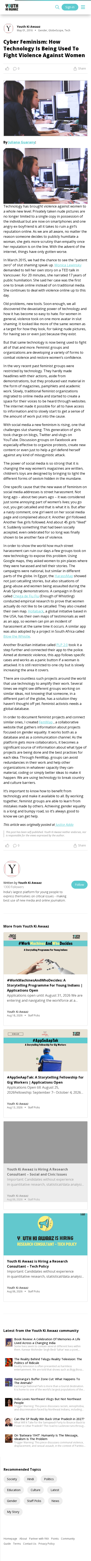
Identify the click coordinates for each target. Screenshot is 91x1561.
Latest (55, 1490)
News (55, 1501)
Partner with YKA (39, 1538)
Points (55, 1538)
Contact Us (30, 1543)
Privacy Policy (47, 1543)
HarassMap (64, 576)
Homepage (11, 1538)
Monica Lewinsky (67, 265)
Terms (17, 1543)
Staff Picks (34, 1501)
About (23, 1538)
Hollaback (36, 611)
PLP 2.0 (62, 645)
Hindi (30, 1479)
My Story (13, 1512)
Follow (79, 885)
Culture (35, 1490)
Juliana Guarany (21, 142)
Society (12, 1479)
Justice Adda (64, 824)
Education (14, 1490)
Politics (49, 1479)
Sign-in (69, 7)
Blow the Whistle (16, 636)
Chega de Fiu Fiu (26, 596)
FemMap (46, 722)
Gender (12, 1501)
